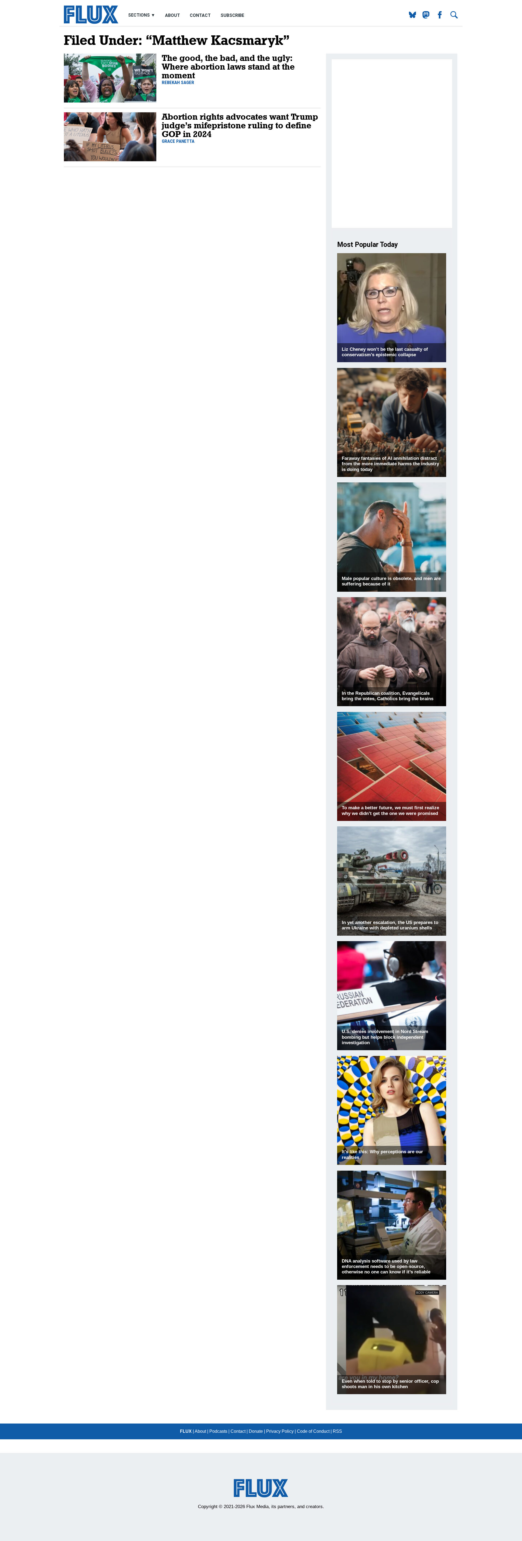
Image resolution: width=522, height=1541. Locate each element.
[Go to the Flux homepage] (91, 22)
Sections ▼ (142, 15)
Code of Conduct (313, 1431)
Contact (200, 15)
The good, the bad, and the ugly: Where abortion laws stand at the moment (228, 66)
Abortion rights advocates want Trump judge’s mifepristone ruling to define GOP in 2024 (240, 125)
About (172, 15)
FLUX (186, 1431)
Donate (256, 1431)
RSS (337, 1431)
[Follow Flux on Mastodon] (410, 17)
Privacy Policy (280, 1431)
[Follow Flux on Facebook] (438, 17)
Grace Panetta (178, 141)
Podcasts (218, 1431)
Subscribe (232, 15)
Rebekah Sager (178, 82)
